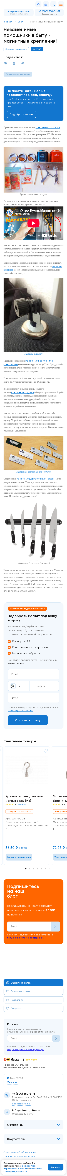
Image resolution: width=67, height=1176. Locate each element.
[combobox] (18, 686)
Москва (12, 1082)
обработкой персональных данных (20, 1167)
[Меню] (61, 4)
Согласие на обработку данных (20, 1152)
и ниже (23, 847)
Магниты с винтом (33, 354)
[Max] (38, 4)
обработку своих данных (20, 710)
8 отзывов (22, 804)
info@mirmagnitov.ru (18, 11)
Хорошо (55, 1167)
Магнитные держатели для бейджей (33, 472)
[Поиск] (53, 4)
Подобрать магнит (21, 114)
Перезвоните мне (49, 14)
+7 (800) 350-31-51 (49, 11)
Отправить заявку (27, 720)
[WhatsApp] (46, 4)
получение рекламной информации (25, 937)
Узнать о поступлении (19, 857)
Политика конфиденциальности (20, 1156)
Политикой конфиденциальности (23, 1170)
